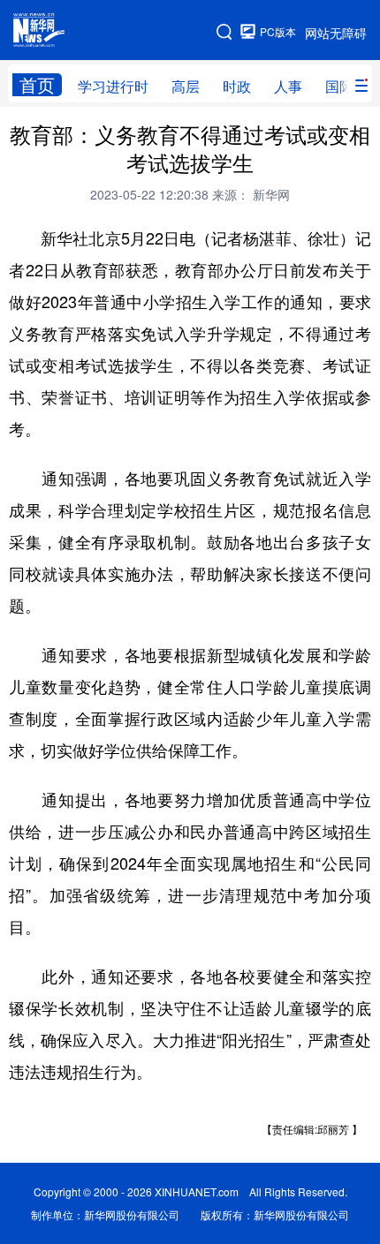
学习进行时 (113, 86)
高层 (185, 86)
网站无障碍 (336, 32)
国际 (339, 86)
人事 (288, 86)
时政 (237, 86)
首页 (37, 84)
